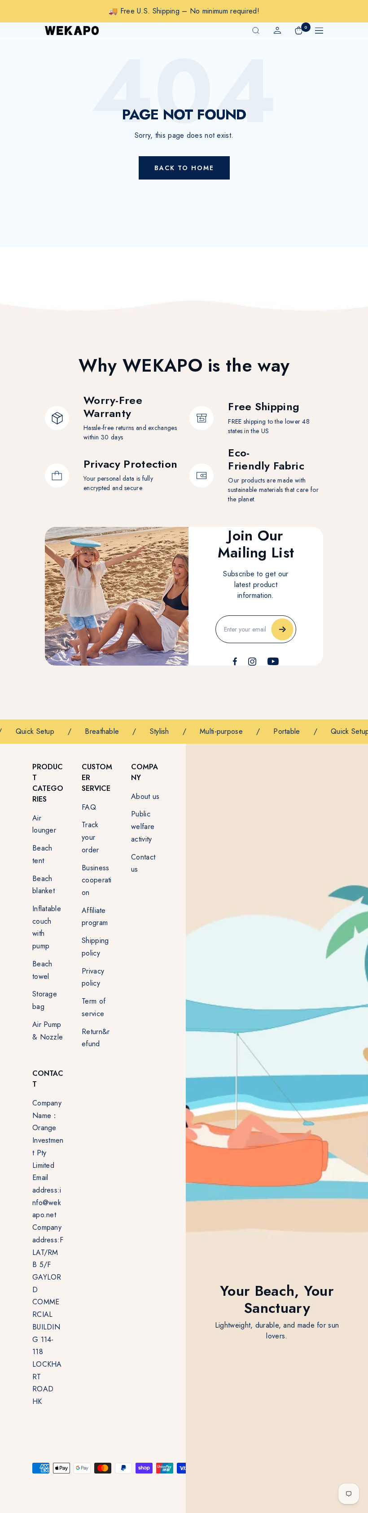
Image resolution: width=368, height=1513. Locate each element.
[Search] (255, 30)
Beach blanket (43, 884)
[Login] (277, 30)
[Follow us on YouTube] (273, 662)
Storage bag (44, 1000)
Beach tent (42, 854)
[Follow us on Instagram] (252, 662)
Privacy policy (93, 977)
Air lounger (44, 824)
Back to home (184, 167)
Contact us (143, 863)
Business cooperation (97, 880)
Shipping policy (95, 946)
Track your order (90, 837)
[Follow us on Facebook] (235, 662)
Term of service (93, 1007)
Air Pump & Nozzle (47, 1030)
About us (145, 796)
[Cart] (299, 30)
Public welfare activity (142, 826)
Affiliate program (95, 916)
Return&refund (96, 1037)
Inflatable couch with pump (46, 927)
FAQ (89, 807)
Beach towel (42, 970)
